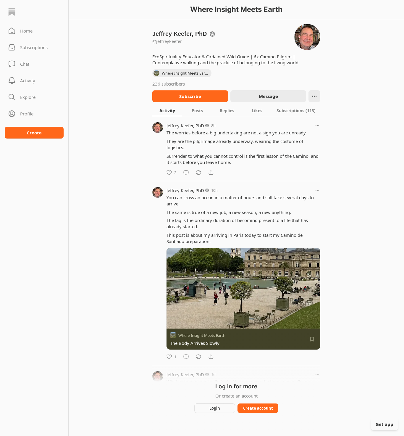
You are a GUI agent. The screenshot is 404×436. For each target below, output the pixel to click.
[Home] (12, 12)
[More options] (317, 125)
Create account (258, 408)
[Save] (312, 339)
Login (214, 408)
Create (34, 133)
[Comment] (186, 172)
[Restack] (198, 172)
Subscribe (190, 96)
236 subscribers (168, 84)
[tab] (167, 110)
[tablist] (236, 110)
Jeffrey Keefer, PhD (185, 125)
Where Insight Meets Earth (201, 335)
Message (268, 96)
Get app (384, 424)
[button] (34, 31)
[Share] (211, 172)
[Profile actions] (314, 96)
